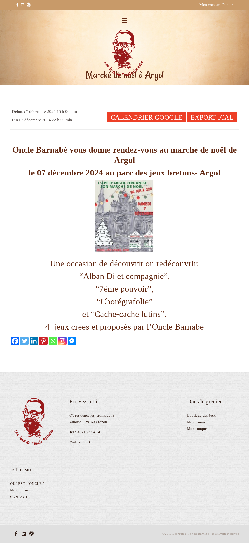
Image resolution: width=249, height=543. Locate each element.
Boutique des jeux (201, 415)
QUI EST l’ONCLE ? (27, 484)
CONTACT (19, 497)
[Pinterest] (43, 341)
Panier (227, 5)
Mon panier (196, 422)
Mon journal (20, 490)
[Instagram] (62, 341)
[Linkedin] (34, 341)
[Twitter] (24, 341)
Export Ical (212, 117)
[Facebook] (15, 341)
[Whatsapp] (53, 341)
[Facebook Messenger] (72, 341)
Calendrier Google (146, 117)
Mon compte (209, 5)
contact (84, 442)
